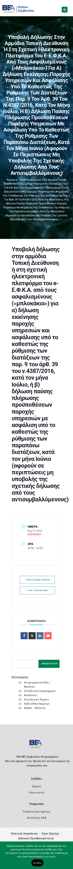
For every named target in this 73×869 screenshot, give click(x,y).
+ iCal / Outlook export (37, 590)
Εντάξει (37, 862)
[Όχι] (68, 857)
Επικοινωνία (36, 792)
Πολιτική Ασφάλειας (24, 833)
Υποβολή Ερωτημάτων (36, 811)
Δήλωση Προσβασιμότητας (36, 838)
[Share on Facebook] (24, 635)
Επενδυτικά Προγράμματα (40, 691)
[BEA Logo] (36, 745)
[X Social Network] (32, 635)
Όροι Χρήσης (50, 833)
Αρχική (11, 179)
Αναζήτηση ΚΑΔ (36, 817)
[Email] (48, 635)
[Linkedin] (40, 635)
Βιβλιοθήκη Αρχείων (37, 703)
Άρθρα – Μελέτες (35, 708)
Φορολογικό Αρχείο (36, 699)
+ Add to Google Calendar (37, 580)
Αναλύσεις (30, 695)
